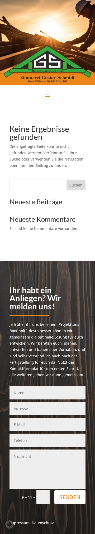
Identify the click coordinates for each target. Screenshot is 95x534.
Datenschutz (43, 522)
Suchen (76, 185)
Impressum (20, 522)
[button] (9, 524)
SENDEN (70, 497)
